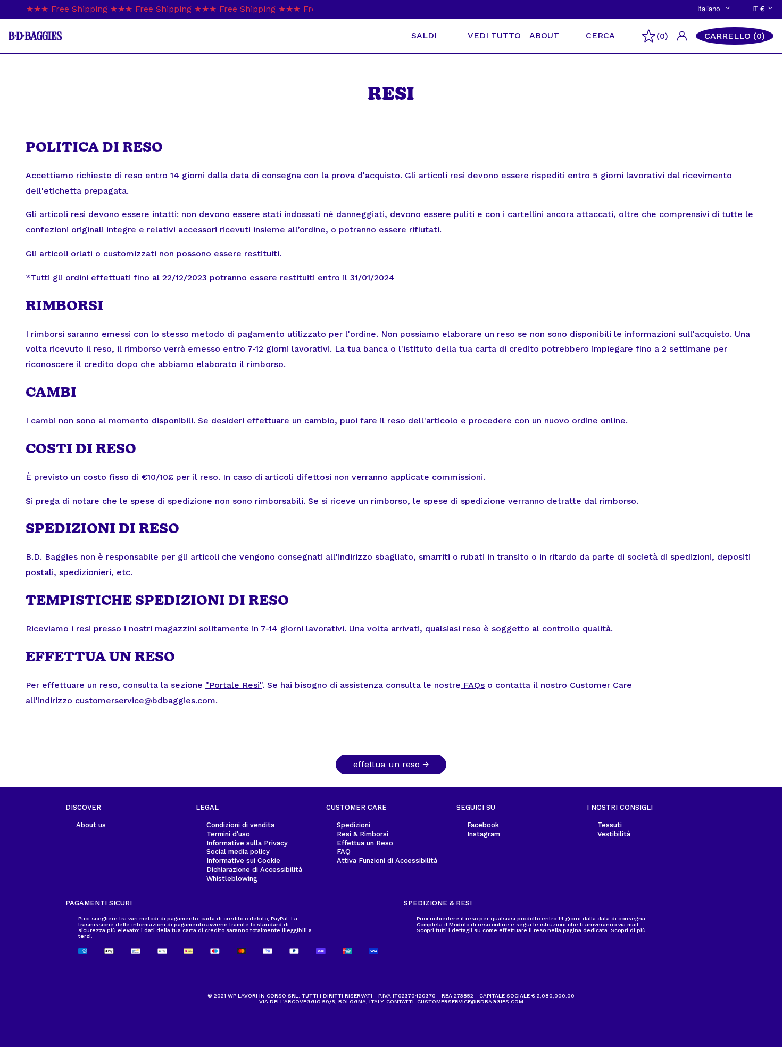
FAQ (344, 851)
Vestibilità (613, 834)
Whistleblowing (231, 879)
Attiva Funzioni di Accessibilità (387, 861)
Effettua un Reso (365, 843)
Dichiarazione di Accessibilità (254, 870)
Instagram (483, 834)
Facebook (483, 825)
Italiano (709, 9)
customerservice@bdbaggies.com (145, 700)
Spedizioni (353, 825)
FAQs (473, 685)
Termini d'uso (228, 834)
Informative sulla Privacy (247, 843)
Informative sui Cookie (243, 861)
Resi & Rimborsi (362, 834)
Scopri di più (628, 930)
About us (91, 825)
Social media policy (238, 851)
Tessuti (609, 825)
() (662, 36)
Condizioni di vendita (240, 825)
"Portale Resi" (233, 685)
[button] (734, 36)
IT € (758, 9)
